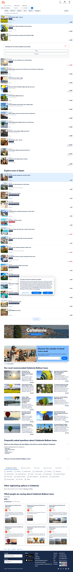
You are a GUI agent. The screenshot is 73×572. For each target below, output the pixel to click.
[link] (36, 19)
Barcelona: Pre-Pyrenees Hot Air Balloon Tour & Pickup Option (36, 506)
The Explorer (55, 564)
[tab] (11, 468)
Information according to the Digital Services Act (43, 564)
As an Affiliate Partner (63, 558)
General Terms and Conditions (40, 562)
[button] (36, 19)
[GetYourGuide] (3, 2)
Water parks (7, 448)
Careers (54, 556)
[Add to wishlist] (7, 17)
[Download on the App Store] (29, 560)
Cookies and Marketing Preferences (41, 560)
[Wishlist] (60, 2)
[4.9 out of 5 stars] (7, 501)
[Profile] (69, 2)
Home (5, 549)
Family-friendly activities (10, 449)
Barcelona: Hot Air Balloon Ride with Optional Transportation (36, 527)
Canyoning (7, 453)
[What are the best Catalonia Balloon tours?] (67, 459)
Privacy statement (10, 363)
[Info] (17, 13)
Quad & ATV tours (8, 452)
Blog (54, 558)
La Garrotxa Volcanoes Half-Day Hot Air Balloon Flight (13, 506)
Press (54, 560)
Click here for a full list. (28, 488)
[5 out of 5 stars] (14, 508)
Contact (36, 554)
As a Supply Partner (62, 554)
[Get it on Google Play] (29, 555)
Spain (9, 549)
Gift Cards (55, 562)
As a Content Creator (63, 556)
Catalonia (14, 549)
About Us (55, 554)
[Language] (65, 2)
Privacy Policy (37, 558)
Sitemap (36, 565)
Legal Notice (37, 556)
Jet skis (6, 450)
